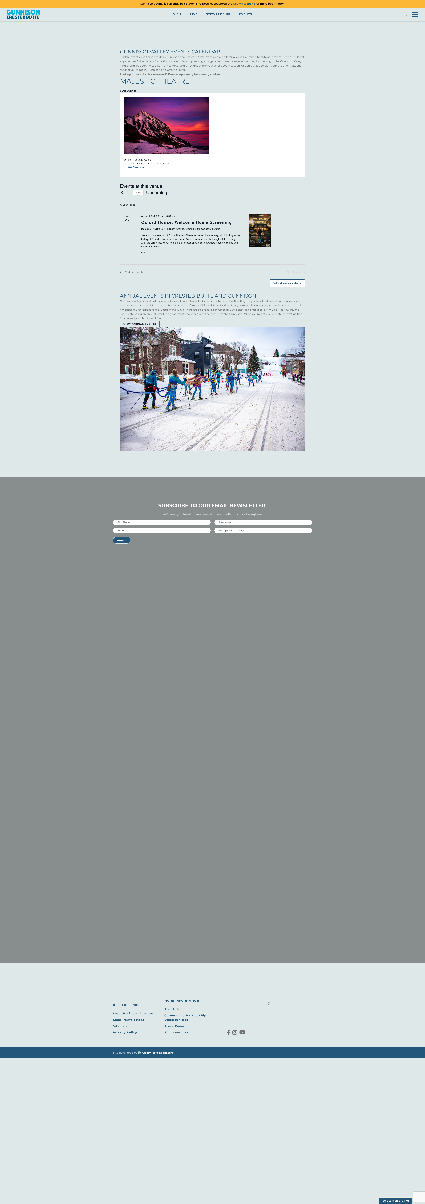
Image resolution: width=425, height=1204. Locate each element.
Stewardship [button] (218, 14)
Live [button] (194, 14)
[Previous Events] (122, 192)
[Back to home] (23, 14)
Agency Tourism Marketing (157, 1052)
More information (181, 1000)
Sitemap (120, 1026)
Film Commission (179, 1032)
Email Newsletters (128, 1019)
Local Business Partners (133, 1013)
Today (138, 192)
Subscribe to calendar (285, 283)
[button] (405, 14)
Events (245, 14)
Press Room (174, 1026)
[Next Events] (128, 192)
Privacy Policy (125, 1032)
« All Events (128, 90)
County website (244, 3)
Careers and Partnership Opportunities (185, 1017)
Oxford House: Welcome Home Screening (186, 222)
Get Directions (136, 167)
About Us (172, 1009)
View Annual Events (139, 324)
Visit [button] (177, 14)
